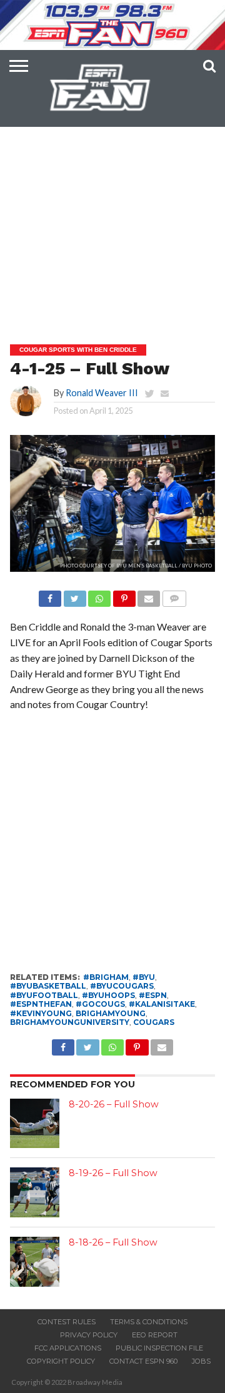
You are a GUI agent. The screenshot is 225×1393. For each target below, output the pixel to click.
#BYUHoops (108, 995)
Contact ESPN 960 (143, 1361)
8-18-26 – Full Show (113, 1242)
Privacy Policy (89, 1335)
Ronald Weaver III (102, 392)
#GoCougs (100, 1004)
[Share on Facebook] (50, 595)
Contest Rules (67, 1321)
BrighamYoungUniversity (69, 1022)
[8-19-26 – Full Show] (35, 1192)
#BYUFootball (44, 995)
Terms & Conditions (149, 1321)
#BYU (143, 977)
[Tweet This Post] (74, 595)
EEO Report (155, 1335)
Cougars (153, 1022)
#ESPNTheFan (41, 1004)
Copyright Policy (61, 1361)
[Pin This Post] (123, 595)
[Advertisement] (112, 203)
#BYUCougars (122, 986)
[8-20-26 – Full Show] (35, 1124)
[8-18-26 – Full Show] (35, 1262)
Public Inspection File (159, 1348)
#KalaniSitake (162, 1004)
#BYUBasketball (48, 986)
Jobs (201, 1361)
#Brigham (106, 977)
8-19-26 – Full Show (113, 1173)
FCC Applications (67, 1348)
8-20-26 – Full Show (114, 1104)
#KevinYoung (41, 1013)
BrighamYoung (111, 1013)
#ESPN (153, 995)
